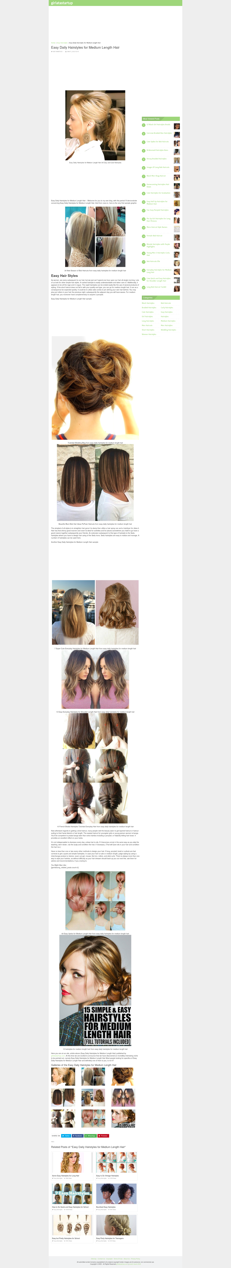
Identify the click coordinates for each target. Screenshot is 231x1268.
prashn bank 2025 (135, 1264)
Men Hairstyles (167, 325)
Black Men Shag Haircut (156, 176)
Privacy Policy (135, 1259)
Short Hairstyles (148, 330)
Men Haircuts (147, 325)
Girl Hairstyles (147, 316)
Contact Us (101, 1259)
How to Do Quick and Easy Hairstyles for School (70, 1207)
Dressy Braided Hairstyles (157, 159)
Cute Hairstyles (148, 312)
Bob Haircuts (166, 303)
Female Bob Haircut (154, 236)
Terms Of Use (118, 1259)
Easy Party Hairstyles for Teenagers (110, 1238)
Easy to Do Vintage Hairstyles (107, 1175)
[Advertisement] (115, 25)
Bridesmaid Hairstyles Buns (157, 150)
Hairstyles (165, 316)
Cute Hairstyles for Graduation (158, 193)
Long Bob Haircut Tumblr (156, 287)
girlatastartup (62, 3)
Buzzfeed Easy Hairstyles (106, 1207)
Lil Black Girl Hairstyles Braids (158, 124)
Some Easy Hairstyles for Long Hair (65, 1175)
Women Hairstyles (149, 334)
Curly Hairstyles (167, 308)
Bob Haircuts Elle (153, 261)
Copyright (109, 1259)
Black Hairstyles (148, 303)
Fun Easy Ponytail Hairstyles (158, 210)
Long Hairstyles (148, 321)
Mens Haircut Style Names (157, 227)
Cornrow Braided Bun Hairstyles (159, 133)
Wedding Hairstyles (168, 330)
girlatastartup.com (58, 1055)
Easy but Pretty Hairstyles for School (66, 1238)
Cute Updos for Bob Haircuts (158, 142)
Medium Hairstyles (168, 321)
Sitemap (93, 1259)
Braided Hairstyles (149, 308)
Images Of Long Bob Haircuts (158, 167)
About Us (127, 1259)
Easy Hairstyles (57, 51)
